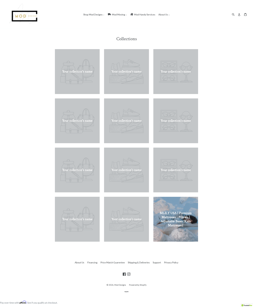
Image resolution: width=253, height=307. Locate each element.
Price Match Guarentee (112, 262)
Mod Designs (120, 285)
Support (157, 262)
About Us (79, 262)
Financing (92, 262)
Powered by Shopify (138, 285)
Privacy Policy (171, 262)
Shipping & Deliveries (139, 262)
